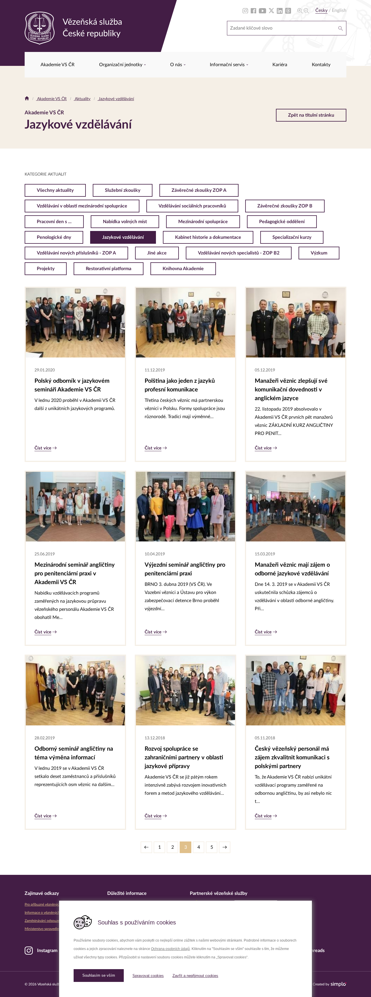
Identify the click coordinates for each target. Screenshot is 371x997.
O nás (176, 64)
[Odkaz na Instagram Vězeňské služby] (245, 10)
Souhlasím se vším (98, 975)
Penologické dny (54, 237)
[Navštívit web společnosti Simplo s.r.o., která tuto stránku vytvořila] (338, 984)
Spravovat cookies (148, 975)
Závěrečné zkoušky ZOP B (284, 206)
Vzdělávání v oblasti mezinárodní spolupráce (82, 206)
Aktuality (82, 99)
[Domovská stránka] (27, 99)
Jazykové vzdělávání (115, 99)
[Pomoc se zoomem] (303, 10)
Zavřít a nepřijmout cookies (195, 975)
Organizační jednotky (121, 64)
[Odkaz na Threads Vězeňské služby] (288, 10)
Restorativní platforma (108, 268)
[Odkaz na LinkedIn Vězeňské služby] (280, 10)
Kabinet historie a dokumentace (208, 237)
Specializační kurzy (291, 237)
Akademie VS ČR (57, 64)
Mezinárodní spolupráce (203, 221)
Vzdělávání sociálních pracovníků (192, 206)
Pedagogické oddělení (282, 221)
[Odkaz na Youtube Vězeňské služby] (262, 10)
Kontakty (321, 64)
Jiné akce (157, 253)
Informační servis (228, 64)
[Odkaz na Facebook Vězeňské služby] (253, 10)
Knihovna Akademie (183, 268)
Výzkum (319, 253)
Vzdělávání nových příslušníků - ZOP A (76, 253)
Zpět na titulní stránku (311, 115)
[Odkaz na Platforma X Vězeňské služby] (271, 10)
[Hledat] (340, 28)
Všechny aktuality (55, 190)
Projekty (45, 268)
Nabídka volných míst (125, 221)
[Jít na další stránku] (224, 847)
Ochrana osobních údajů (170, 949)
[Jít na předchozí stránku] (146, 847)
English (339, 10)
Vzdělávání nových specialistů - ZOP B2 (238, 253)
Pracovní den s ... (54, 221)
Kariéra (279, 64)
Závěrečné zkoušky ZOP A (199, 190)
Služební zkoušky (122, 190)
